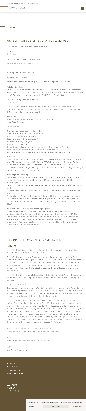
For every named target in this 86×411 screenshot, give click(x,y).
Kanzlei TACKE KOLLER (25, 3)
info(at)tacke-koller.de (15, 373)
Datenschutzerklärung (78, 402)
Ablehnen (31, 406)
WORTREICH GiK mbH (14, 331)
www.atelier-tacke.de (25, 341)
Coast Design (41, 331)
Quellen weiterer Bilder (42, 341)
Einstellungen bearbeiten (78, 406)
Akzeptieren (56, 406)
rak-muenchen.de (13, 126)
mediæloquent (54, 331)
